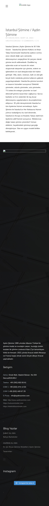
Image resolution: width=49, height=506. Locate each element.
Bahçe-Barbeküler (10, 437)
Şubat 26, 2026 (9, 433)
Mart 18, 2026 (27, 38)
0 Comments (28, 41)
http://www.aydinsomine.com (19, 400)
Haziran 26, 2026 (10, 443)
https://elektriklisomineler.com (15, 406)
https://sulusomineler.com (13, 403)
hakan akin (13, 38)
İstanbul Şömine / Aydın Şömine (23, 32)
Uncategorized (13, 41)
